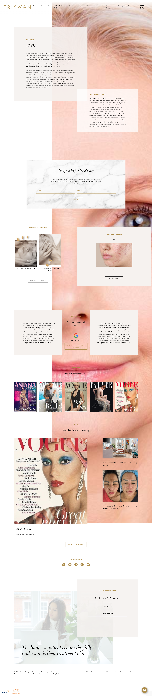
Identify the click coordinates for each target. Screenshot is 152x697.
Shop (88, 6)
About (35, 6)
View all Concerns (114, 278)
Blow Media (37, 674)
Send (76, 200)
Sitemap (133, 672)
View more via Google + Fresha (76, 346)
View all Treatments (38, 280)
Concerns (72, 6)
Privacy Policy (105, 672)
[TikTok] (76, 565)
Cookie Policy (119, 672)
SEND (107, 625)
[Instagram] (82, 565)
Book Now (142, 7)
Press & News (108, 7)
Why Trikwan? (98, 6)
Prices (80, 6)
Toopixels (56, 674)
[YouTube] (88, 565)
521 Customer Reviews (16, 693)
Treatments (45, 6)
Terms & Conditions (88, 672)
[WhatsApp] (144, 690)
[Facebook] (63, 565)
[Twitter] (70, 565)
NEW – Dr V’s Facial (58, 7)
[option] (26, 251)
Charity (120, 6)
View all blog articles (76, 544)
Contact (128, 6)
